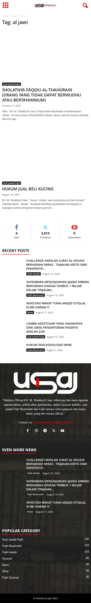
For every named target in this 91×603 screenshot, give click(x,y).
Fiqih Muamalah (35, 295)
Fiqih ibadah (33, 273)
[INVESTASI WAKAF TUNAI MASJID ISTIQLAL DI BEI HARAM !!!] (12, 309)
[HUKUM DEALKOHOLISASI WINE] (12, 351)
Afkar (5, 571)
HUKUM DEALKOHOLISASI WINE (49, 345)
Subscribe (74, 225)
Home (5, 15)
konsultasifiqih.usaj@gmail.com (53, 422)
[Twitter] (54, 431)
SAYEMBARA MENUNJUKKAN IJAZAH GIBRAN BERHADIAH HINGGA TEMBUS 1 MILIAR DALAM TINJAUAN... (57, 286)
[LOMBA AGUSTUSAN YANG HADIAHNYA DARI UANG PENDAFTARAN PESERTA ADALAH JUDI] (12, 329)
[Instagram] (37, 431)
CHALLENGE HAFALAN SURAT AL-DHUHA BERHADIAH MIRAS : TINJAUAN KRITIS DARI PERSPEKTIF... (56, 265)
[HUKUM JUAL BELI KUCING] (45, 157)
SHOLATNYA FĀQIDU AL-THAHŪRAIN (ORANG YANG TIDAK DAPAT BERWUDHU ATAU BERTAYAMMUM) (41, 95)
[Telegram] (46, 431)
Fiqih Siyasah (10, 577)
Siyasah (7, 558)
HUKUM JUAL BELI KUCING (28, 189)
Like (16, 225)
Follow (46, 225)
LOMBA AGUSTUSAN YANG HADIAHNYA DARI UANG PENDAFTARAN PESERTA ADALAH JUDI (54, 327)
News (30, 312)
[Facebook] (28, 431)
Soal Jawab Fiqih (11, 84)
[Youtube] (63, 431)
